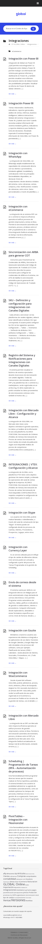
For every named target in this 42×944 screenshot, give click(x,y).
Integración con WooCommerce (18, 674)
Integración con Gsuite (22, 630)
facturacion (32, 881)
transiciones (21, 898)
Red (11, 895)
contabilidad (9, 878)
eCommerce (16, 51)
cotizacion (19, 879)
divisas (12, 882)
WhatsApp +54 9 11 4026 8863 (12, 917)
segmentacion (20, 895)
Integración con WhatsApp (18, 154)
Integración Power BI (21, 103)
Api (16, 873)
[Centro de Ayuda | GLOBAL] (21, 14)
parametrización (8, 892)
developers (6, 882)
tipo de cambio (8, 897)
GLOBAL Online (14, 884)
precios (25, 892)
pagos (34, 890)
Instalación (24, 887)
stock (37, 895)
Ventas (7, 900)
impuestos (17, 887)
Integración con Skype (22, 512)
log (25, 890)
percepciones (18, 892)
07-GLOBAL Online (18, 44)
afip (4, 873)
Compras (21, 876)
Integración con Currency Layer (18, 548)
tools (15, 897)
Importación (8, 887)
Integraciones (32, 44)
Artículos (21, 873)
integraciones (9, 889)
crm (24, 879)
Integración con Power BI (23, 58)
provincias (6, 895)
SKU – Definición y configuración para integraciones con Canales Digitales (20, 305)
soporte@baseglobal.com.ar (12, 915)
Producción (33, 892)
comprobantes (31, 876)
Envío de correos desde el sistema (22, 583)
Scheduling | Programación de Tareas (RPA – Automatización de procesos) (23, 766)
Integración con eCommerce (18, 208)
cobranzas (13, 876)
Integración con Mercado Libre (24, 717)
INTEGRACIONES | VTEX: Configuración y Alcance (23, 466)
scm (14, 895)
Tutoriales (28, 897)
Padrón (29, 890)
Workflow (29, 901)
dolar (16, 882)
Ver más (12, 94)
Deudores (29, 879)
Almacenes (10, 874)
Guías (27, 885)
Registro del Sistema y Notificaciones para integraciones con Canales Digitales (22, 360)
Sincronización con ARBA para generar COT (23, 253)
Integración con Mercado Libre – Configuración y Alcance (24, 413)
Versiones (18, 900)
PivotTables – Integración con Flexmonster (18, 819)
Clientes (6, 876)
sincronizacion (30, 895)
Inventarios (20, 890)
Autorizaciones (30, 874)
